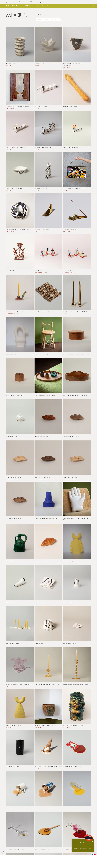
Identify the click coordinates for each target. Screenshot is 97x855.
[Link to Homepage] (16, 15)
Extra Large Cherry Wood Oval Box (74, 354)
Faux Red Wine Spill (69, 849)
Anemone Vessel (40, 64)
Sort (46, 19)
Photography (55, 19)
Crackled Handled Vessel (14, 561)
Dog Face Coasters (41, 602)
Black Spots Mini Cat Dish (14, 188)
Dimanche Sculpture (69, 561)
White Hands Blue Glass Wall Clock (17, 229)
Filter (39, 19)
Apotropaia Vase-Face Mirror (15, 106)
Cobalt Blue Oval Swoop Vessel (44, 518)
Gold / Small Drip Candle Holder (45, 684)
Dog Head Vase (68, 602)
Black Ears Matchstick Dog (14, 147)
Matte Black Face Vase (13, 766)
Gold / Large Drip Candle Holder (73, 684)
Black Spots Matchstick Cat (72, 147)
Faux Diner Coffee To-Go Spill (44, 808)
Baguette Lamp (68, 106)
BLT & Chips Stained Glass (71, 188)
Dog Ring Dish (67, 643)
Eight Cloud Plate (68, 477)
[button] (2, 1)
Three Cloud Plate (69, 436)
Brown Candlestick (12, 271)
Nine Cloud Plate (11, 518)
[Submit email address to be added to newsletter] (91, 844)
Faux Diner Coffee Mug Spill (15, 808)
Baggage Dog (39, 106)
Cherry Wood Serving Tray (43, 395)
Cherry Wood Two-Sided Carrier (73, 395)
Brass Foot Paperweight (42, 229)
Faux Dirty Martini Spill (13, 849)
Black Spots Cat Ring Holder (44, 147)
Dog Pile (37, 643)
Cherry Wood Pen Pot (13, 395)
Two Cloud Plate (40, 436)
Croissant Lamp (40, 561)
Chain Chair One (40, 354)
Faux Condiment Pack (70, 766)
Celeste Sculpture (12, 354)
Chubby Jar (10, 436)
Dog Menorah (10, 643)
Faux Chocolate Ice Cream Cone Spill (46, 766)
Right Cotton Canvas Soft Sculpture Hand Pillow (76, 519)
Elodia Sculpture (11, 725)
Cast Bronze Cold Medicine (43, 312)
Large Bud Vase (40, 271)
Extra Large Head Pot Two (43, 725)
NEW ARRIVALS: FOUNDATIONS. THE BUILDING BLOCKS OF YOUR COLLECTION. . (27, 5)
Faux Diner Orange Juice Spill (72, 808)
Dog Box (9, 602)
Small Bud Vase (68, 271)
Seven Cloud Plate (40, 477)
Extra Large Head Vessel (71, 725)
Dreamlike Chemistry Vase (14, 684)
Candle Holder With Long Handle (16, 312)
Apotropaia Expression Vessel (72, 64)
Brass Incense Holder (70, 229)
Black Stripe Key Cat (41, 188)
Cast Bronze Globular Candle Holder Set (75, 312)
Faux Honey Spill (40, 849)
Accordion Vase (11, 64)
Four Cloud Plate (11, 477)
